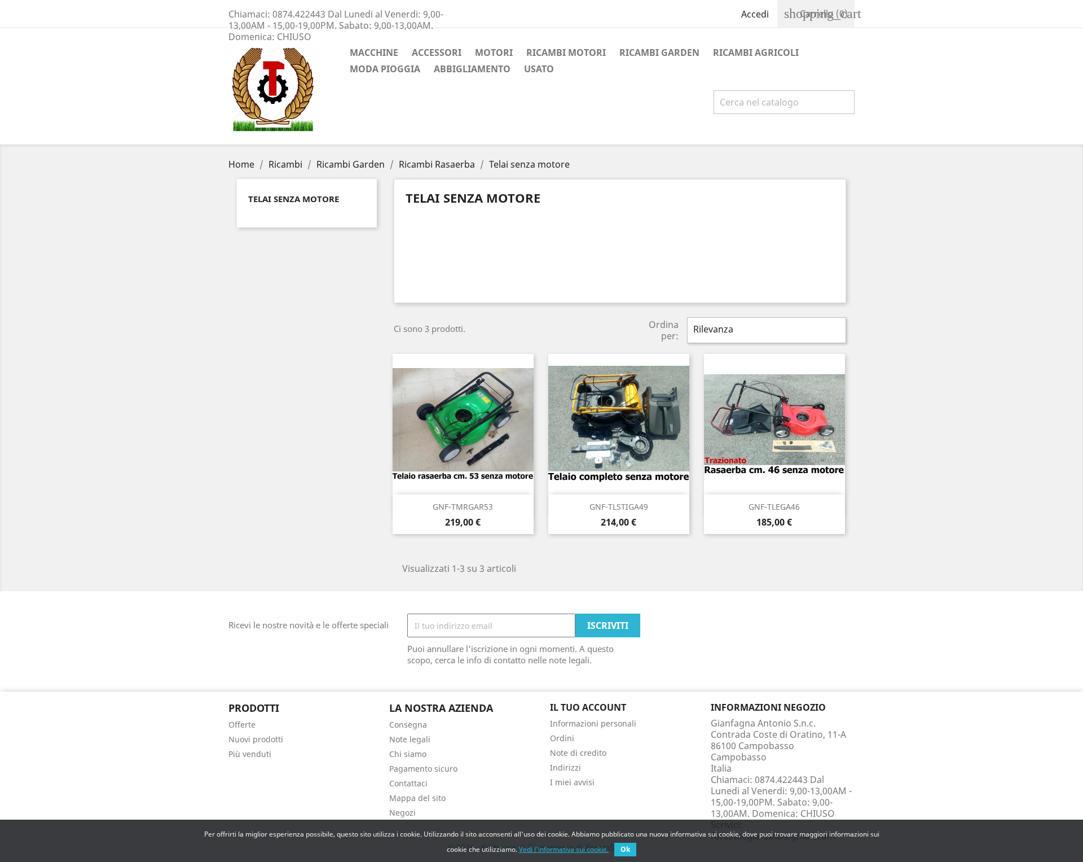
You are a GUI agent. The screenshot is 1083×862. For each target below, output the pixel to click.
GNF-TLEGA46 (774, 506)
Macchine (374, 52)
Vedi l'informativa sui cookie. (564, 849)
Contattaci (408, 783)
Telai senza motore (293, 198)
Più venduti (249, 754)
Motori (494, 52)
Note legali (409, 739)
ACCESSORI (436, 52)
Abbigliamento (472, 69)
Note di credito (578, 752)
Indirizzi (565, 767)
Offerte (242, 724)
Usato (539, 69)
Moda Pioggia (385, 69)
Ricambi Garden (659, 52)
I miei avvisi (572, 782)
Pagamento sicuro (423, 768)
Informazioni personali (593, 723)
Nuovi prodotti (255, 739)
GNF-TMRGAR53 (463, 506)
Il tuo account (588, 707)
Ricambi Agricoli (756, 52)
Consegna (408, 724)
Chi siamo (407, 754)
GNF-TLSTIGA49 (618, 506)
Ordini (562, 738)
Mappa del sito (417, 798)
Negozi (402, 812)
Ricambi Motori (566, 52)
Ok (625, 849)
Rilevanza (765, 330)
